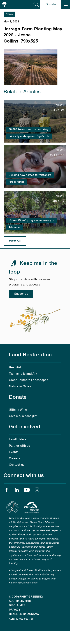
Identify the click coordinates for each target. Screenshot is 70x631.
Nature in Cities (20, 386)
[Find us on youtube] (27, 491)
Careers (14, 458)
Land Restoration (30, 354)
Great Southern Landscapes (28, 380)
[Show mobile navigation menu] (65, 4)
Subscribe (21, 294)
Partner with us (19, 445)
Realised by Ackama (24, 614)
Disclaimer (17, 605)
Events (13, 452)
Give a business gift (23, 416)
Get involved (24, 426)
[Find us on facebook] (6, 491)
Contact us (16, 464)
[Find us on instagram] (37, 491)
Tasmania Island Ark (23, 373)
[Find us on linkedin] (17, 491)
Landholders (17, 439)
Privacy (14, 610)
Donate (51, 4)
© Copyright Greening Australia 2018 (26, 599)
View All (15, 241)
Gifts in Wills (18, 409)
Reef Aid (15, 367)
